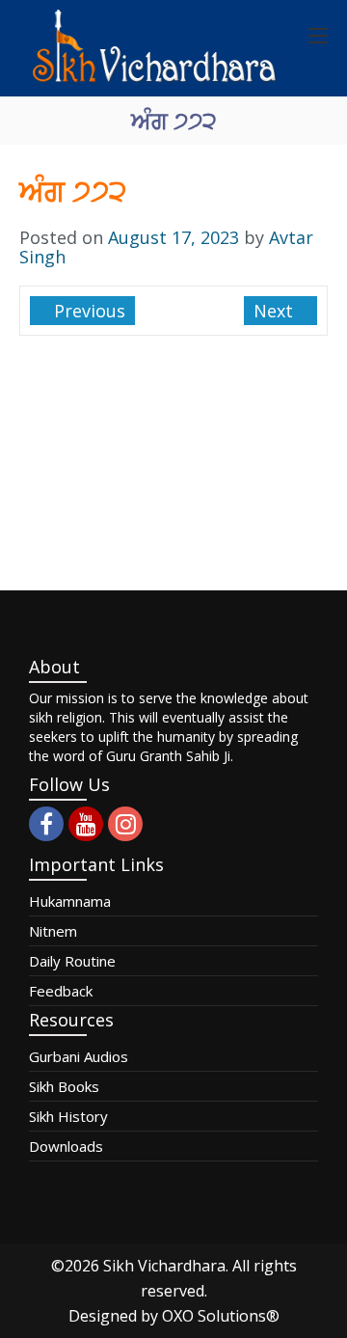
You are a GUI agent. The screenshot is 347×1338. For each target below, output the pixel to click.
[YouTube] (85, 823)
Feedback (61, 990)
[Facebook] (46, 823)
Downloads (66, 1146)
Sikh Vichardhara (164, 1265)
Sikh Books (64, 1086)
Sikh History (68, 1116)
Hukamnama (70, 901)
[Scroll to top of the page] (318, 1323)
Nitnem (53, 931)
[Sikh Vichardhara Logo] (154, 48)
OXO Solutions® (221, 1315)
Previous (87, 310)
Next (276, 310)
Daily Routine (72, 960)
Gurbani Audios (78, 1056)
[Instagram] (125, 823)
